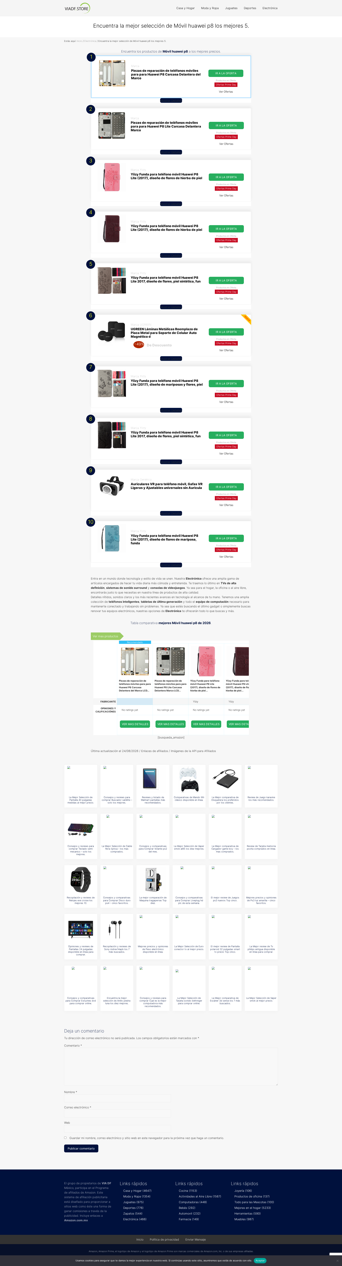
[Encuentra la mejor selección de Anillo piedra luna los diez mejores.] (116, 980)
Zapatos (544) (132, 1213)
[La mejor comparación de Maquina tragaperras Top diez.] (153, 879)
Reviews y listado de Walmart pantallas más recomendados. (153, 800)
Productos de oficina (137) (252, 1196)
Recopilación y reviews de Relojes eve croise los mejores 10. (81, 900)
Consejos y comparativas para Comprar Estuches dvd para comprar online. (81, 1001)
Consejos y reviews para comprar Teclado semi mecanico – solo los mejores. (81, 850)
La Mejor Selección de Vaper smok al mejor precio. (261, 999)
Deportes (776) (133, 1208)
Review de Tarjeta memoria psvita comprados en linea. (261, 847)
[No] (337, 1260)
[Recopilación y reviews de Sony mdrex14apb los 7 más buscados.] (116, 928)
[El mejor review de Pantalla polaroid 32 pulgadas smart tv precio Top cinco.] (225, 928)
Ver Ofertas (226, 91)
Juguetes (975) (133, 1202)
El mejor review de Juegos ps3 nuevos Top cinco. (225, 899)
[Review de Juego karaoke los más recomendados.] (261, 779)
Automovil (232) (190, 1213)
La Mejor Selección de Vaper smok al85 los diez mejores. (189, 847)
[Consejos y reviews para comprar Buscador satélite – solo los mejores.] (116, 779)
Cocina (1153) (188, 1190)
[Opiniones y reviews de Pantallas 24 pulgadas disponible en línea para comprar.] (80, 928)
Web (67, 1122)
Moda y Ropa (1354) (137, 1196)
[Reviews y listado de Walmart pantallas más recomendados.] (153, 779)
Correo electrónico (77, 1107)
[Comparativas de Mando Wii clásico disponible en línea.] (189, 779)
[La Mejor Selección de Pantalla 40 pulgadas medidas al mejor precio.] (80, 779)
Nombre (70, 1092)
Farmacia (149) (189, 1219)
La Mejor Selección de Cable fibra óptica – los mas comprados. (117, 849)
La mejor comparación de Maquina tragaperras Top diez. (153, 900)
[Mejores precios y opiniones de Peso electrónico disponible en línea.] (153, 928)
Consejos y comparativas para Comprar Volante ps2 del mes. (153, 849)
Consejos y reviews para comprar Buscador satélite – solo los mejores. (117, 800)
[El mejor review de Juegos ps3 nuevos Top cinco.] (225, 879)
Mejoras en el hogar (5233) (252, 1208)
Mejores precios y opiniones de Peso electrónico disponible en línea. (153, 949)
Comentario (73, 1045)
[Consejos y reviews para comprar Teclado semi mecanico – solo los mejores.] (80, 828)
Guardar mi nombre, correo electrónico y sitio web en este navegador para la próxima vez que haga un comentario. (146, 1138)
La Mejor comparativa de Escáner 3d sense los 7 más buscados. (225, 1001)
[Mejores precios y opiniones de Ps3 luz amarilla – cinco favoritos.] (261, 879)
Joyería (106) (243, 1190)
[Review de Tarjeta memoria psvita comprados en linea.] (261, 828)
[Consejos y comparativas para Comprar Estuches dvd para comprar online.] (80, 980)
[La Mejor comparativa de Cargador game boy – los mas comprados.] (225, 828)
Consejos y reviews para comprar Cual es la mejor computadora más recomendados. (152, 1002)
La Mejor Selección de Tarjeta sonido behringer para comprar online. (189, 1001)
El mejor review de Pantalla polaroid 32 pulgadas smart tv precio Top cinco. (225, 949)
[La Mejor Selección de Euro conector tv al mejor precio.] (189, 928)
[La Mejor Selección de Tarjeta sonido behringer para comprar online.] (189, 980)
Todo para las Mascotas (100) (254, 1202)
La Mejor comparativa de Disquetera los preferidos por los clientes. (225, 800)
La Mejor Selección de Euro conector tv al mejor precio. (189, 947)
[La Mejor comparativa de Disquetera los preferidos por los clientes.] (225, 779)
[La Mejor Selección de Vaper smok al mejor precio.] (261, 980)
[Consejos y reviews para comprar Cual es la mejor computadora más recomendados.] (153, 980)
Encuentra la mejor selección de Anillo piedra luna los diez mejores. (116, 1001)
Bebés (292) (187, 1208)
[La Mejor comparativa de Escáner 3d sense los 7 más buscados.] (225, 980)
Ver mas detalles (135, 724)
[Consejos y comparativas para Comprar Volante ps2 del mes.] (153, 828)
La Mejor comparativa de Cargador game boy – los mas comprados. (225, 849)
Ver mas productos (105, 636)
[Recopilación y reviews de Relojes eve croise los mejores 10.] (80, 879)
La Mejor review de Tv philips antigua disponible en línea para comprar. (261, 949)
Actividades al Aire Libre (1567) (200, 1196)
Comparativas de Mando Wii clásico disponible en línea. (189, 798)
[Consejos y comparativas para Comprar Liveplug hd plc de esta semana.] (189, 879)
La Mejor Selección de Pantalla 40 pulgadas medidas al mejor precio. (81, 800)
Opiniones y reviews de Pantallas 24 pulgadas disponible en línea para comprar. (80, 950)
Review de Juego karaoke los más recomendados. (261, 798)
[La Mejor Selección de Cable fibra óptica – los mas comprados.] (116, 828)
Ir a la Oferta (225, 73)
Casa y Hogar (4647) (137, 1190)
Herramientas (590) (247, 1213)
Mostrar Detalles (171, 100)
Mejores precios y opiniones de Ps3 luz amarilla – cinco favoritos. (261, 900)
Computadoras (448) (193, 1202)
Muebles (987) (244, 1219)
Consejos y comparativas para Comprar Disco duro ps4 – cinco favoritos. (117, 900)
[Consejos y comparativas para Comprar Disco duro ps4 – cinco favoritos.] (116, 879)
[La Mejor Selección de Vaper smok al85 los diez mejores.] (189, 828)
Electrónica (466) (135, 1219)
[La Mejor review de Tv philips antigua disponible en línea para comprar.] (261, 928)
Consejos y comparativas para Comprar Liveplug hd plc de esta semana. (189, 900)
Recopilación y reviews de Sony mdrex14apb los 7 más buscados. (117, 949)
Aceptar (260, 1260)
